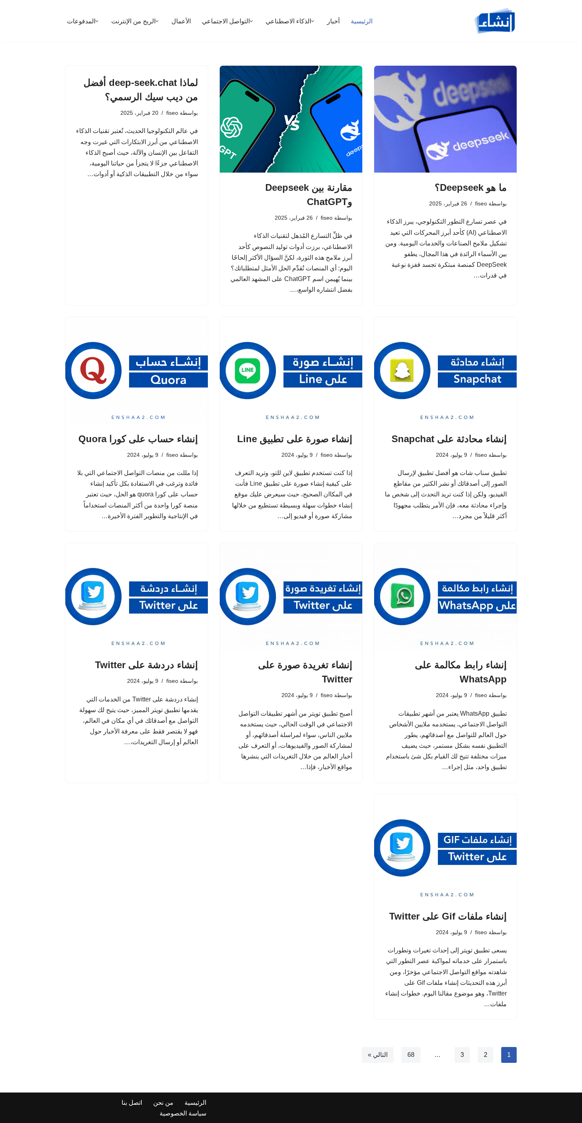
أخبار (333, 21)
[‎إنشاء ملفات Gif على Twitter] (445, 847)
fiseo (481, 203)
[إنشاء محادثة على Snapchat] (445, 370)
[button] (312, 21)
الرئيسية (362, 21)
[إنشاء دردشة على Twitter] (136, 596)
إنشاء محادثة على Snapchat (449, 438)
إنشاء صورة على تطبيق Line (294, 438)
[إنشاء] (495, 21)
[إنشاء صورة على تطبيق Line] (291, 370)
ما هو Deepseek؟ (471, 187)
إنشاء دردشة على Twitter (146, 664)
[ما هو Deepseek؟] (445, 119)
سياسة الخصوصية (183, 1113)
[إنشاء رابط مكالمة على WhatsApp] (445, 596)
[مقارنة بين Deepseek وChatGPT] (291, 119)
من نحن (163, 1102)
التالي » (378, 1054)
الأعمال (181, 21)
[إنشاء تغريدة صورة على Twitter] (291, 596)
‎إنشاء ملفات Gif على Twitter (448, 916)
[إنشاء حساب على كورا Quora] (136, 370)
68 (411, 1054)
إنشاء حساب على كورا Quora (138, 438)
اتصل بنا (132, 1102)
